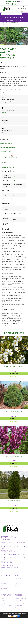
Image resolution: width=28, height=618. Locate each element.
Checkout (17, 585)
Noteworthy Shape (6, 143)
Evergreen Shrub (5, 92)
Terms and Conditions (20, 607)
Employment (4, 603)
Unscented (14, 208)
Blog (2, 585)
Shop (2, 581)
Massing (18, 224)
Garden (23, 224)
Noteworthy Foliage (6, 151)
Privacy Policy (18, 605)
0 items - (22, 6)
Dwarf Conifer (19, 90)
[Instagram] (15, 4)
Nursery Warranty (19, 603)
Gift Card (18, 20)
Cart (16, 583)
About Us (18, 17)
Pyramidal (13, 199)
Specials (12, 17)
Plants (13, 22)
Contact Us (4, 588)
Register (22, 8)
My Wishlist (18, 11)
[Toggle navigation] (25, 15)
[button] (25, 29)
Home (7, 17)
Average (4, 102)
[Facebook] (13, 4)
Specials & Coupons (6, 605)
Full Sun (4, 112)
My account (18, 8)
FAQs (2, 598)
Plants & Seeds (8, 22)
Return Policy (18, 600)
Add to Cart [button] (15, 373)
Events (3, 600)
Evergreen (13, 195)
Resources (10, 20)
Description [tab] (4, 162)
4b (14, 176)
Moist (9, 102)
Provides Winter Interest (7, 147)
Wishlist (17, 581)
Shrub (13, 90)
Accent (14, 224)
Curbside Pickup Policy (20, 598)
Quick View (15, 376)
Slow (15, 180)
